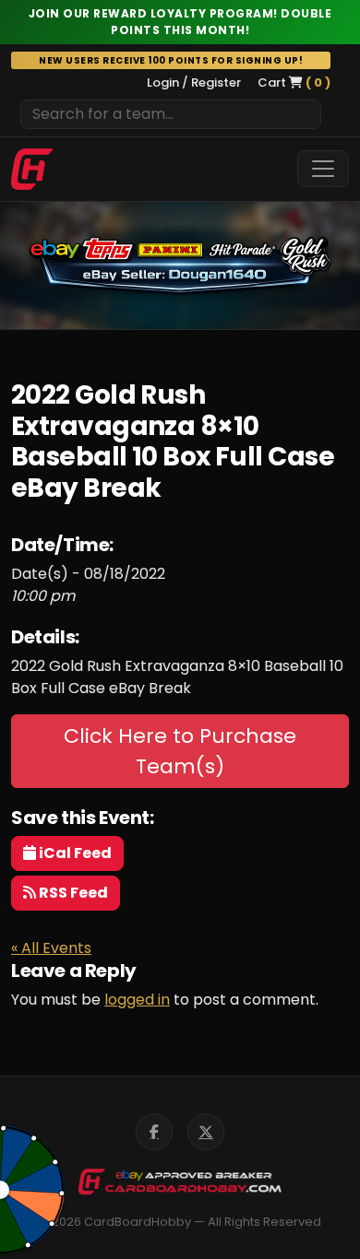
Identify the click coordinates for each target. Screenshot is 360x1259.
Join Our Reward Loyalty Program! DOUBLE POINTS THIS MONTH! (180, 22)
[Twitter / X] (205, 1131)
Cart (294, 82)
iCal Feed (74, 853)
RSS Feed (72, 892)
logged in (137, 999)
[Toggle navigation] (323, 168)
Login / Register (194, 82)
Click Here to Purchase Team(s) (180, 751)
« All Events (51, 948)
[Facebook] (154, 1131)
